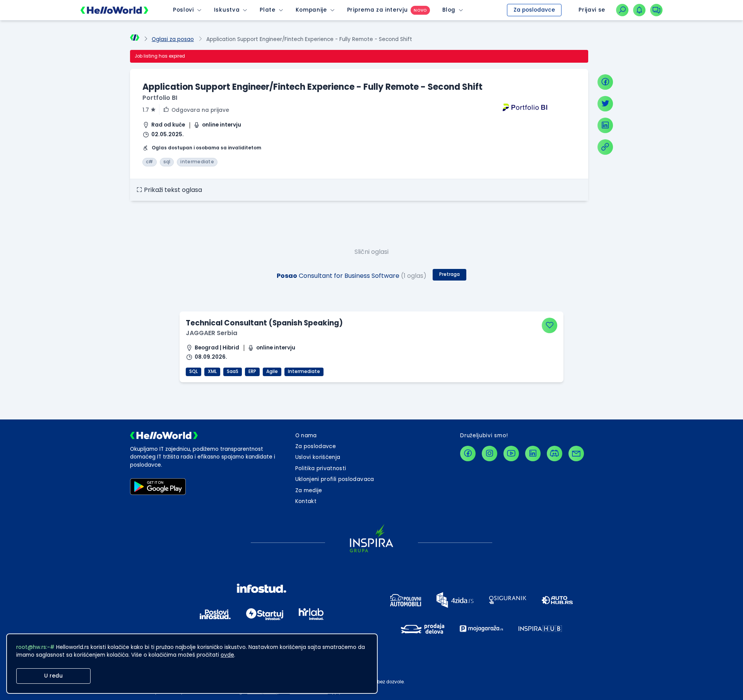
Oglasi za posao (173, 39)
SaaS (232, 371)
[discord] (554, 453)
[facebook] (605, 82)
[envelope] (576, 453)
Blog (448, 10)
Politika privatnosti (320, 468)
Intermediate (304, 371)
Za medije (308, 490)
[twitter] (605, 103)
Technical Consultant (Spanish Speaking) (264, 323)
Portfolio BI (159, 97)
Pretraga (449, 274)
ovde (227, 655)
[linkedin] (605, 125)
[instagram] (489, 453)
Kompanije (311, 10)
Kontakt (306, 501)
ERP (252, 371)
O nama (306, 435)
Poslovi (183, 10)
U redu (53, 675)
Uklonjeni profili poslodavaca (334, 479)
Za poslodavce (534, 10)
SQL (193, 371)
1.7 (145, 110)
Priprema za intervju (377, 10)
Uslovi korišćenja (318, 457)
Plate (267, 10)
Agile (272, 371)
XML (212, 371)
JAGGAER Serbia (211, 333)
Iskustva (227, 10)
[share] (605, 147)
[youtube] (511, 453)
